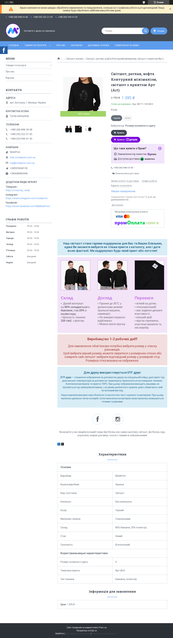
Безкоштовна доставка (127, 173)
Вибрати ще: (133, 125)
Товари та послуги (35, 45)
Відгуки (10, 77)
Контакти (76, 45)
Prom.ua (103, 627)
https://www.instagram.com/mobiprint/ (27, 198)
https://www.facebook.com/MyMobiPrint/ (28, 206)
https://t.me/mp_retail (18, 190)
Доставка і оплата (98, 45)
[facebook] (58, 444)
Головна (14, 45)
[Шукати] (145, 31)
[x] (62, 444)
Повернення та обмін (127, 45)
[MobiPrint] (13, 37)
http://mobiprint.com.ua (22, 157)
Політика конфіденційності (105, 633)
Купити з (121, 140)
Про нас (60, 45)
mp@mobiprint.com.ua (22, 163)
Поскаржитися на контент (78, 633)
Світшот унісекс (75, 58)
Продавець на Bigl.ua (86, 630)
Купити (120, 133)
